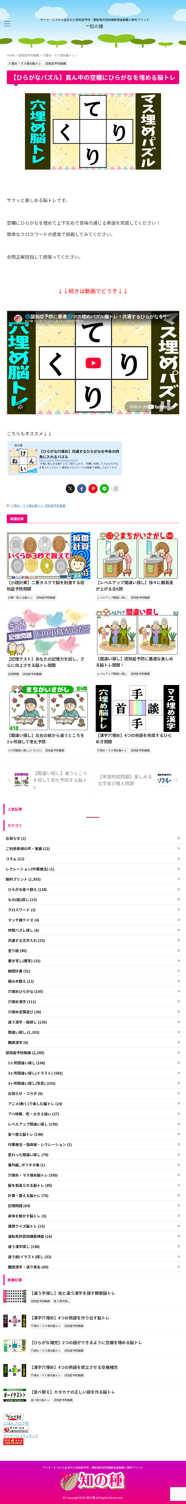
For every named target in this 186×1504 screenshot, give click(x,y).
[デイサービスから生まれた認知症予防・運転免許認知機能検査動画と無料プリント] (94, 26)
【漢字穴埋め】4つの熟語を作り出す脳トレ (69, 1318)
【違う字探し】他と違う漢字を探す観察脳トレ (72, 1293)
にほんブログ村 (16, 1423)
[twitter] (70, 488)
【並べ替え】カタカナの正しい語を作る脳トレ (72, 1392)
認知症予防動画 (55, 505)
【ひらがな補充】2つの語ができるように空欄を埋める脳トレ (85, 1342)
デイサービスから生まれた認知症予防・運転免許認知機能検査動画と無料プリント (93, 1467)
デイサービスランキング (20, 1435)
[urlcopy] (115, 488)
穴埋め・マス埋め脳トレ (27, 505)
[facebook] (81, 488)
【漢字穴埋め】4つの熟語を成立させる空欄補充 (73, 1367)
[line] (104, 488)
